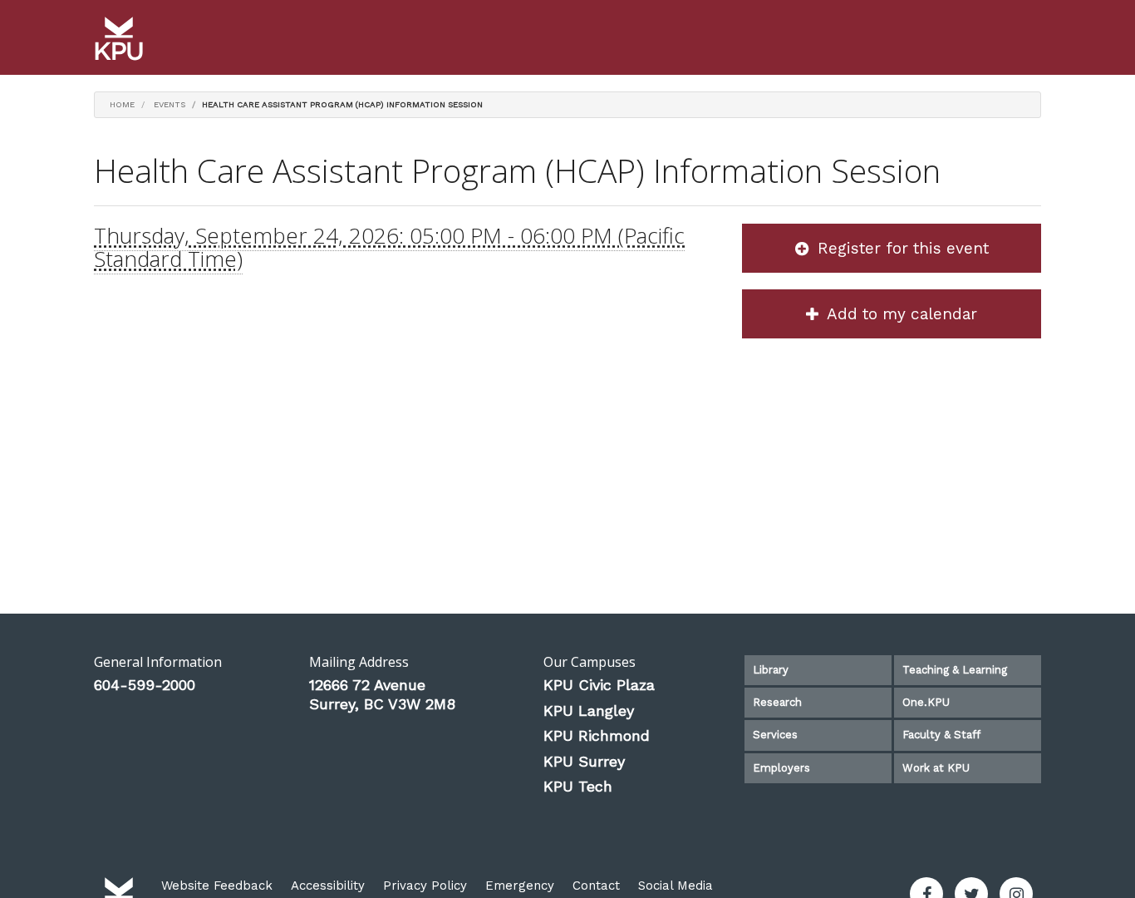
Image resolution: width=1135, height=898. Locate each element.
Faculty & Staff (941, 734)
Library (771, 670)
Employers (781, 768)
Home (122, 104)
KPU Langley (588, 710)
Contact (596, 885)
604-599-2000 (144, 684)
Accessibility (328, 885)
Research (777, 702)
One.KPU (926, 702)
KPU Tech (577, 786)
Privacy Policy (425, 885)
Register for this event (901, 248)
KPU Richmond (596, 735)
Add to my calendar (900, 313)
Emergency (519, 885)
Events (169, 104)
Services (775, 734)
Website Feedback (217, 885)
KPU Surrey (584, 761)
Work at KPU (936, 768)
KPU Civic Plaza (599, 684)
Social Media (675, 885)
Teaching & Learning (954, 670)
